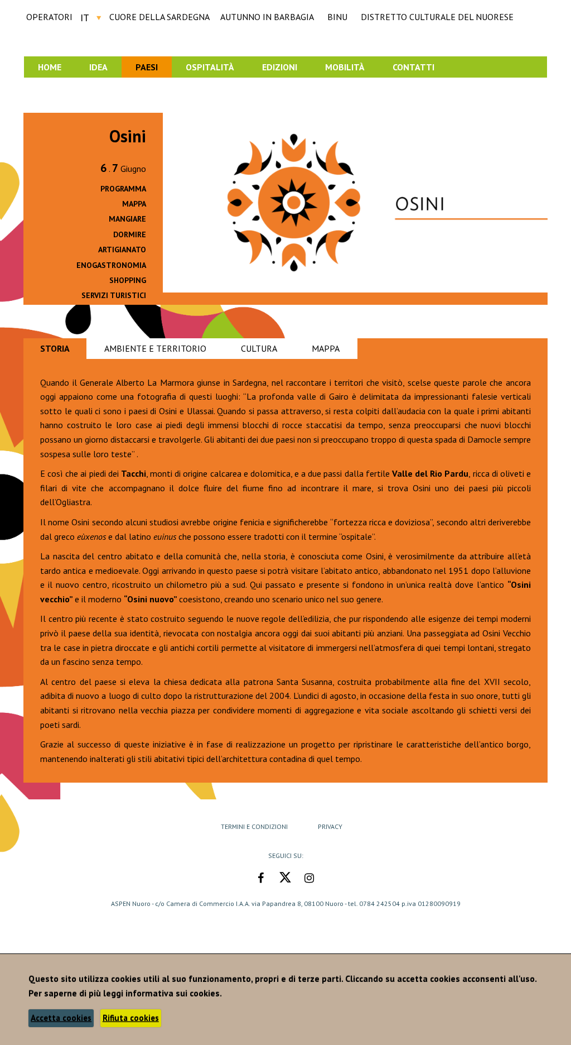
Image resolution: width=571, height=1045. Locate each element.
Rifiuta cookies (131, 1018)
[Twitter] (284, 878)
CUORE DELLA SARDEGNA (159, 16)
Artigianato (122, 250)
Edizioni (279, 67)
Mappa (134, 204)
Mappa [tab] (326, 348)
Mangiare (127, 219)
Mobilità (345, 67)
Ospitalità (210, 67)
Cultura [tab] (259, 348)
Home (49, 67)
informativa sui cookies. (173, 993)
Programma (123, 189)
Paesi (147, 67)
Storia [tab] (55, 348)
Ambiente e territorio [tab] (155, 348)
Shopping (127, 280)
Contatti (413, 67)
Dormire (129, 234)
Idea (98, 67)
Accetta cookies (61, 1018)
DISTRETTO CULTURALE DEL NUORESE (437, 16)
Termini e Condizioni (254, 826)
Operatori (49, 16)
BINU (337, 16)
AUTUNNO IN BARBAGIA (267, 16)
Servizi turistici (113, 295)
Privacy (330, 826)
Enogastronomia (111, 265)
